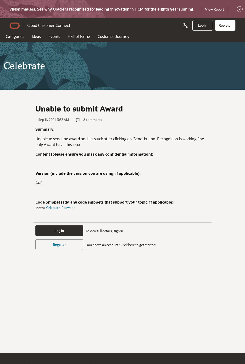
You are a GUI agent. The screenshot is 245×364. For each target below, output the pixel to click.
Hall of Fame (79, 36)
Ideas (36, 36)
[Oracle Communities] (185, 25)
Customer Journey (113, 36)
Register (59, 244)
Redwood (68, 207)
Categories (15, 36)
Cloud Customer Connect (48, 25)
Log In (59, 230)
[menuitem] (202, 25)
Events (54, 36)
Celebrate (53, 207)
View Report (214, 9)
